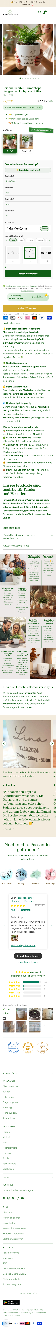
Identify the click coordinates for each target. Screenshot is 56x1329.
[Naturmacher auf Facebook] (4, 1199)
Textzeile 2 (9, 187)
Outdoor (7, 1152)
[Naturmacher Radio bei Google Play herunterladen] (11, 1303)
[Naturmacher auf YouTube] (22, 1199)
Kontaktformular (27, 291)
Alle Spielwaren (11, 1086)
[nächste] (52, 3)
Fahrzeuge (8, 1096)
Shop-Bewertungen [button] (28, 961)
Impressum (8, 1257)
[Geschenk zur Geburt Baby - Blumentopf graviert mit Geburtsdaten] (27, 744)
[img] (18, 905)
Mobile (6, 1131)
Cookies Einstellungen (14, 1273)
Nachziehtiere (10, 1147)
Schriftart (9, 222)
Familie (30, 240)
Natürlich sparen (11, 1217)
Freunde (40, 240)
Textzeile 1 (9, 176)
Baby (21, 240)
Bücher (6, 1091)
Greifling (7, 1107)
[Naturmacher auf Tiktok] (18, 1199)
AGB (5, 1263)
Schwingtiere (9, 1163)
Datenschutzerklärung (14, 1268)
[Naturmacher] (10, 12)
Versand (38, 314)
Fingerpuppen (10, 1102)
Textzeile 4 (9, 210)
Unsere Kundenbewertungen (18, 1190)
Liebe (13, 240)
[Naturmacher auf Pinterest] (13, 1199)
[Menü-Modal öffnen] (52, 12)
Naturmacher (27, 1310)
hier (30, 707)
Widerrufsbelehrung (13, 1233)
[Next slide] (51, 926)
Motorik (7, 1137)
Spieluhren (8, 1168)
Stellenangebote (11, 1278)
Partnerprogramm (12, 1284)
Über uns (7, 1212)
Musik (6, 1142)
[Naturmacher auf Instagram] (9, 1199)
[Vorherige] (4, 3)
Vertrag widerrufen (13, 1238)
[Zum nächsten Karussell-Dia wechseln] (52, 743)
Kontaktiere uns (11, 1252)
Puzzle (6, 1158)
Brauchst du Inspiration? (28, 170)
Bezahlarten (9, 1222)
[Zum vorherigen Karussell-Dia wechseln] (4, 743)
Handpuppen (10, 1112)
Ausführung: (8, 130)
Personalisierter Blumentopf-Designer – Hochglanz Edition (23, 901)
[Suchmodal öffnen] (40, 12)
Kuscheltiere (9, 1117)
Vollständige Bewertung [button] (23, 945)
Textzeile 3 (9, 199)
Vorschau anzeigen (28, 273)
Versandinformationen (14, 1228)
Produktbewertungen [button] (28, 956)
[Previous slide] (5, 926)
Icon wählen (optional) (14, 236)
